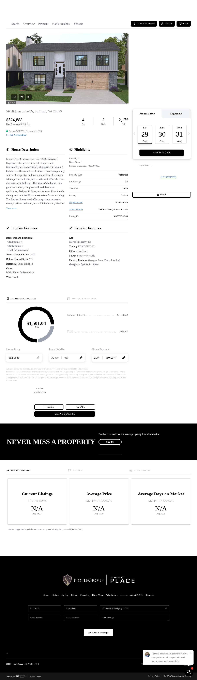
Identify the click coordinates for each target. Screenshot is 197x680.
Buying (65, 595)
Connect (150, 595)
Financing (84, 595)
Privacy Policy (154, 676)
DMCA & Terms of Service (174, 676)
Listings (55, 595)
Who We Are (112, 595)
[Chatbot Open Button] (189, 672)
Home (46, 595)
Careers (124, 595)
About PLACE (136, 595)
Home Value (97, 595)
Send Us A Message (98, 632)
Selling (74, 595)
